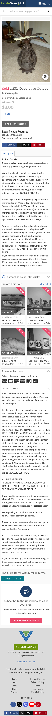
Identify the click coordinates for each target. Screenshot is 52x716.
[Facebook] (13, 704)
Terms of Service (37, 679)
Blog (14, 689)
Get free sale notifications (26, 620)
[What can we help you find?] (48, 11)
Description (8, 153)
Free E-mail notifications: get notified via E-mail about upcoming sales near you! (26, 671)
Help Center (37, 689)
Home (7, 579)
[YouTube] (32, 704)
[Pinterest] (38, 704)
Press (37, 685)
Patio (18, 579)
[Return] (3, 11)
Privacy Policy (37, 682)
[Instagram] (25, 704)
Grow (14, 685)
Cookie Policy (37, 692)
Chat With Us (28, 647)
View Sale (44, 284)
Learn (14, 682)
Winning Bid (8, 102)
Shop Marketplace (15, 124)
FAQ (14, 679)
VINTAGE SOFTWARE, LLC (33, 652)
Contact (14, 692)
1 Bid (7, 113)
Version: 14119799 (26, 661)
